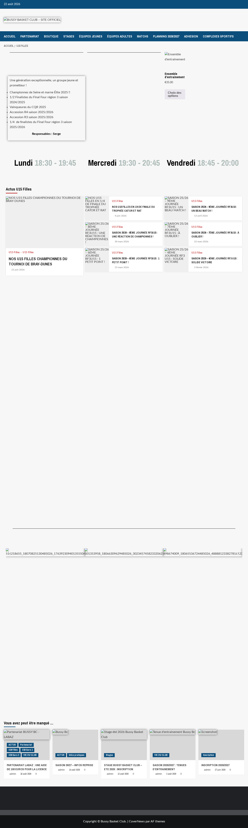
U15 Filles (14, 252)
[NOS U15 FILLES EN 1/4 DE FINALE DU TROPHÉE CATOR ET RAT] (97, 208)
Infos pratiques (76, 755)
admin (12, 774)
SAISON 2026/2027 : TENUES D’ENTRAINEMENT (169, 767)
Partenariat (26, 744)
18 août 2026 (25, 773)
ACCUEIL (10, 36)
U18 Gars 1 (27, 749)
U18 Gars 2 (14, 755)
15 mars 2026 (122, 267)
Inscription (208, 755)
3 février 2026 (201, 267)
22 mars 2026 (201, 241)
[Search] (241, 36)
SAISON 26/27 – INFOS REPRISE (74, 765)
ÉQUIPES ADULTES (119, 36)
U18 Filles (13, 749)
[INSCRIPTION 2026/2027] (221, 745)
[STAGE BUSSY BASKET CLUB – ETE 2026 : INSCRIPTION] (124, 745)
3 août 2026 (171, 773)
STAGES (68, 36)
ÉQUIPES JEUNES (90, 36)
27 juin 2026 (220, 769)
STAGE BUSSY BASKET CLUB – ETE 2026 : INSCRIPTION (123, 767)
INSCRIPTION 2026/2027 (215, 765)
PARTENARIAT (29, 36)
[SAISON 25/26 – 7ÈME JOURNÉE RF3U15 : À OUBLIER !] (177, 234)
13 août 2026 (123, 773)
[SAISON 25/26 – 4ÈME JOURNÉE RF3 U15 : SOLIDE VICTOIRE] (177, 260)
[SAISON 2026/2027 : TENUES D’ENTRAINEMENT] (172, 745)
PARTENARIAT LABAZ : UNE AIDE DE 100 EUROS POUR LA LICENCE (27, 767)
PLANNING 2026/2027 (166, 36)
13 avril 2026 (201, 216)
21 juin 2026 (18, 269)
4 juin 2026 (121, 216)
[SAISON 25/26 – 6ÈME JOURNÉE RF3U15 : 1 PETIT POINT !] (97, 260)
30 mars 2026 (122, 241)
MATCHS (142, 36)
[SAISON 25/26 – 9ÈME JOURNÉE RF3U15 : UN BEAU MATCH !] (177, 208)
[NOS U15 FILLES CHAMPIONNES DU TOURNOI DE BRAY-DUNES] (44, 222)
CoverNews (137, 821)
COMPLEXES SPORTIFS (218, 36)
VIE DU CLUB (30, 755)
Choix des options (174, 94)
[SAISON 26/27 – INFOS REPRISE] (75, 745)
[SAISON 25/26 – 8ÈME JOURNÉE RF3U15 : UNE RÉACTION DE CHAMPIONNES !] (97, 234)
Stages (109, 755)
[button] (10, 554)
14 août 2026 (74, 769)
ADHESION (191, 36)
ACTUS (12, 744)
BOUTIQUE (51, 36)
